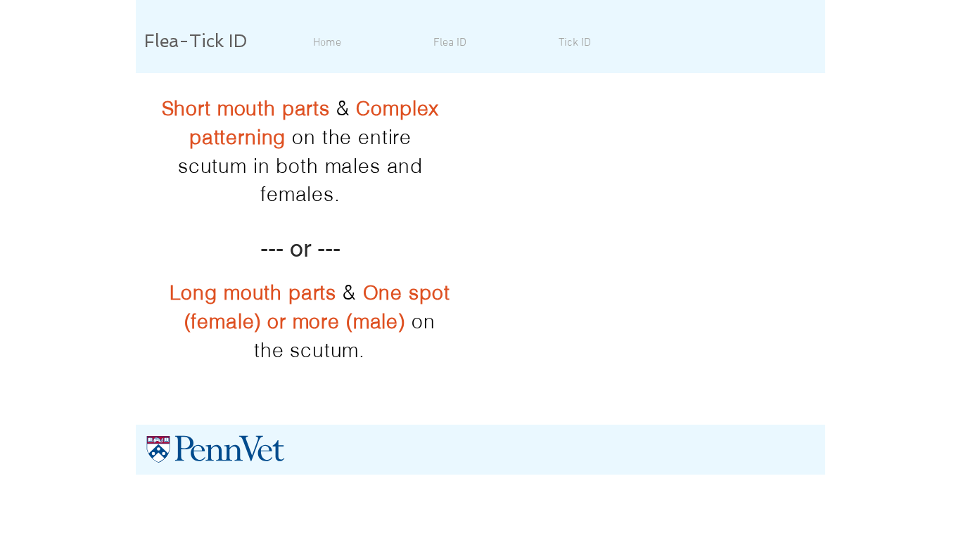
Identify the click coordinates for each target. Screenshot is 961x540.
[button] (449, 42)
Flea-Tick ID (195, 41)
